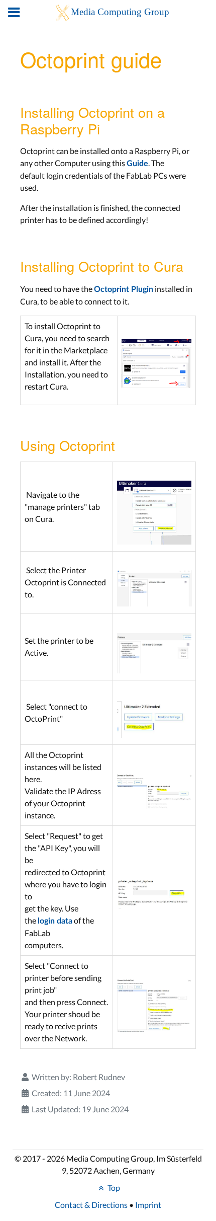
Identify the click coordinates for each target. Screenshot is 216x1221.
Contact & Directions (91, 1204)
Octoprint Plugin (123, 289)
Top (113, 1187)
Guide (137, 164)
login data (55, 921)
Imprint (148, 1204)
